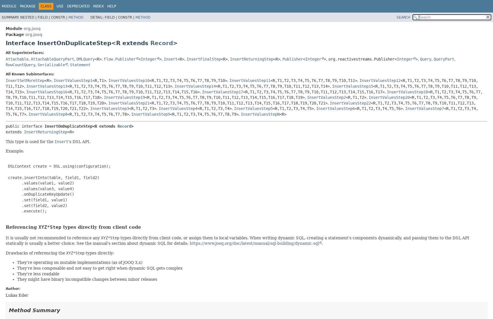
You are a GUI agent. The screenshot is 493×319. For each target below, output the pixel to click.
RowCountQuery (20, 65)
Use (60, 6)
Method (75, 17)
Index (98, 6)
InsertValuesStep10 (128, 80)
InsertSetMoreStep (25, 80)
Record (161, 43)
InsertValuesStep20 (389, 97)
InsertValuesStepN (260, 114)
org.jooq (32, 28)
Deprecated (78, 6)
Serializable (51, 65)
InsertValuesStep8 (48, 114)
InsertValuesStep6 (335, 108)
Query (425, 59)
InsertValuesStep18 (407, 92)
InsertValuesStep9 (150, 114)
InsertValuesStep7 (424, 108)
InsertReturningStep (251, 59)
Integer (149, 59)
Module (9, 6)
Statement (80, 65)
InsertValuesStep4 (178, 108)
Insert (170, 59)
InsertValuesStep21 (128, 103)
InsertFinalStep (204, 59)
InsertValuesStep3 (109, 108)
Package (28, 6)
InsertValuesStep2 (326, 97)
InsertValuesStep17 (222, 92)
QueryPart (444, 59)
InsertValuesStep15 (352, 86)
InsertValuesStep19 (124, 97)
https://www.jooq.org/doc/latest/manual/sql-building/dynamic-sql (254, 243)
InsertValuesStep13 (46, 86)
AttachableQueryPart (52, 59)
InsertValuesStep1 (73, 80)
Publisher (292, 59)
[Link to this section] (145, 227)
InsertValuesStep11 (249, 80)
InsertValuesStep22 (350, 103)
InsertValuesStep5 (253, 108)
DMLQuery (85, 59)
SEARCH (403, 17)
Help (111, 6)
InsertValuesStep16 (46, 92)
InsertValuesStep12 (380, 80)
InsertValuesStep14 (195, 86)
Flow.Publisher (120, 59)
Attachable (17, 59)
